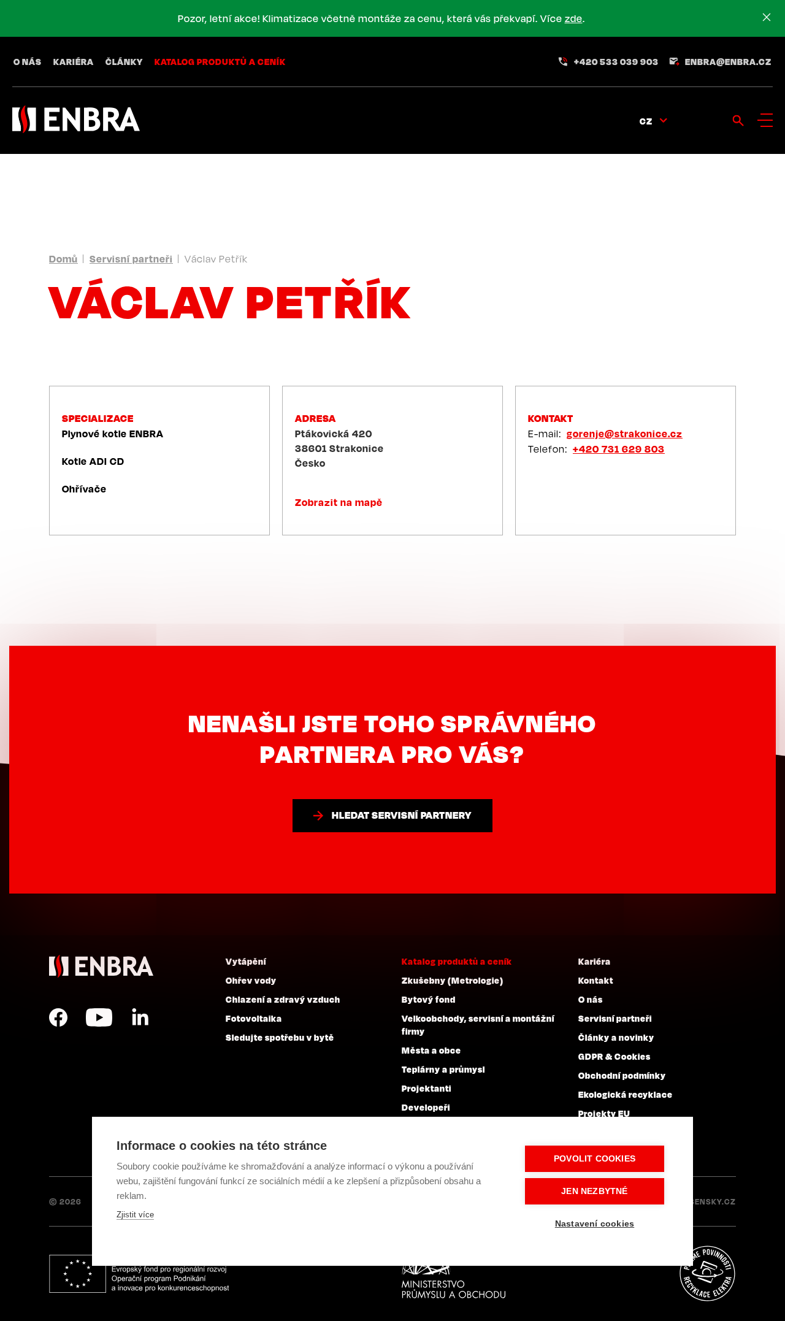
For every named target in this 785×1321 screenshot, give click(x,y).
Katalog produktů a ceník (220, 61)
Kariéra (73, 61)
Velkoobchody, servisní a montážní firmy (478, 1024)
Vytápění (246, 961)
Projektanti (426, 1087)
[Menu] (765, 120)
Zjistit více (135, 1214)
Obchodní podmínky (622, 1075)
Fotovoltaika (254, 1018)
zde (574, 18)
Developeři (426, 1106)
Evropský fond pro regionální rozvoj (139, 1274)
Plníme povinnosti (707, 1274)
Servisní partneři (131, 259)
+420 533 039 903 (616, 61)
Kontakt (595, 980)
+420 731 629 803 (619, 449)
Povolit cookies (594, 1158)
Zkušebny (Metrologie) (453, 980)
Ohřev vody (251, 980)
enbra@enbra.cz (728, 61)
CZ (646, 120)
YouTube (99, 1017)
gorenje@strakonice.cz (625, 433)
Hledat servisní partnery (402, 815)
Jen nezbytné (594, 1191)
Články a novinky (616, 1037)
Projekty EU (604, 1113)
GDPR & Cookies (614, 1056)
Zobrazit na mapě (339, 502)
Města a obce (431, 1049)
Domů (63, 259)
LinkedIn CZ (140, 1017)
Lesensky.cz (708, 1201)
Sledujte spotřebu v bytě (280, 1037)
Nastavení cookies (594, 1223)
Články (124, 61)
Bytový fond (429, 999)
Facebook (58, 1017)
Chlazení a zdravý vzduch (283, 999)
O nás (27, 61)
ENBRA (101, 966)
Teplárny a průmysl (443, 1068)
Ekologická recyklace (625, 1094)
